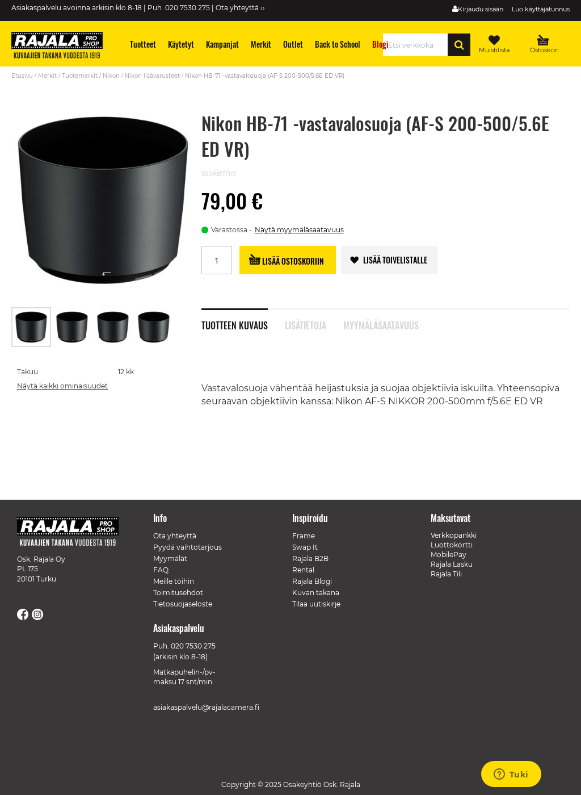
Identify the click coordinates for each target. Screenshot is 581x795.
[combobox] (418, 45)
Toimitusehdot (178, 592)
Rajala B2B (310, 558)
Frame (303, 536)
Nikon (111, 76)
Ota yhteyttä (174, 536)
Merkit (47, 76)
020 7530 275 (193, 646)
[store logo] (62, 46)
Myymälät (170, 558)
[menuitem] (143, 44)
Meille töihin (173, 581)
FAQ (161, 570)
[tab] (243, 319)
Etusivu (22, 76)
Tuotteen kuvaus (234, 324)
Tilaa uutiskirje (316, 604)
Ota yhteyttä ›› (240, 7)
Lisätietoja (305, 324)
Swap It (305, 547)
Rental (303, 570)
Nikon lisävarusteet (152, 76)
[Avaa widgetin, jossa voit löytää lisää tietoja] (511, 775)
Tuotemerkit (80, 76)
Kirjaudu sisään (480, 9)
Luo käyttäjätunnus (541, 9)
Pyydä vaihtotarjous (187, 547)
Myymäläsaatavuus (380, 324)
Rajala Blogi (312, 581)
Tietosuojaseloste (182, 604)
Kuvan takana (315, 592)
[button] (72, 327)
